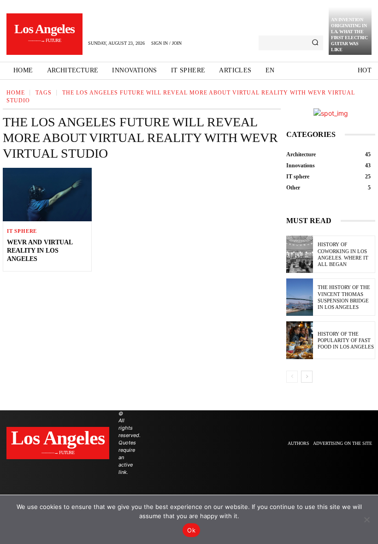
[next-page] (307, 377)
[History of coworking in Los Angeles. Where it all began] (299, 254)
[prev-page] (292, 377)
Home (15, 92)
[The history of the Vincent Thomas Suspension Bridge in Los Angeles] (299, 297)
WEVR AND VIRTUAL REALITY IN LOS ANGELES (40, 250)
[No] (366, 519)
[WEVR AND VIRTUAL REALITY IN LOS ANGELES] (47, 194)
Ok (191, 530)
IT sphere (22, 231)
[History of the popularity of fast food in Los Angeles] (299, 340)
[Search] (315, 42)
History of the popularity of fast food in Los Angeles (346, 340)
